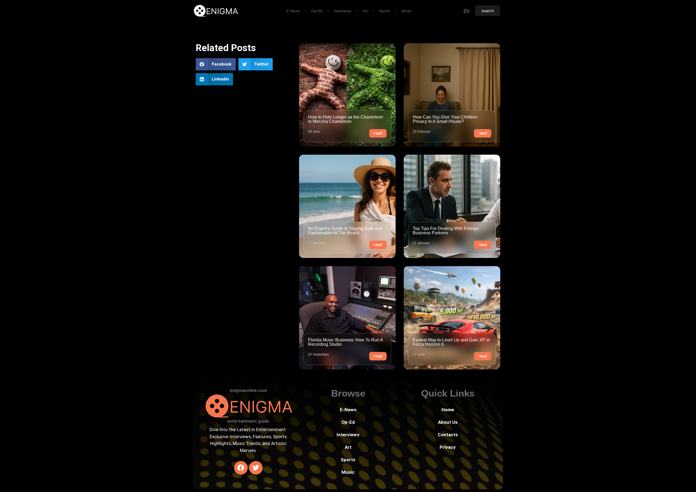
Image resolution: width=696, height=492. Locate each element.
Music (407, 11)
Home (448, 409)
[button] (216, 64)
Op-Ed (316, 11)
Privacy (448, 447)
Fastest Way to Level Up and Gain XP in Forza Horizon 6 (451, 342)
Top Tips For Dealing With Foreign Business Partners (446, 230)
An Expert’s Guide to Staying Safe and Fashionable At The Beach (345, 230)
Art (365, 11)
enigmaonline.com (248, 390)
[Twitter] (256, 468)
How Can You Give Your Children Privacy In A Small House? (445, 119)
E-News (293, 11)
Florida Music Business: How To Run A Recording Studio (345, 342)
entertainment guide (248, 421)
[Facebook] (241, 468)
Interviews (342, 11)
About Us (448, 422)
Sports (384, 11)
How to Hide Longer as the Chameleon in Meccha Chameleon (345, 119)
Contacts (448, 434)
